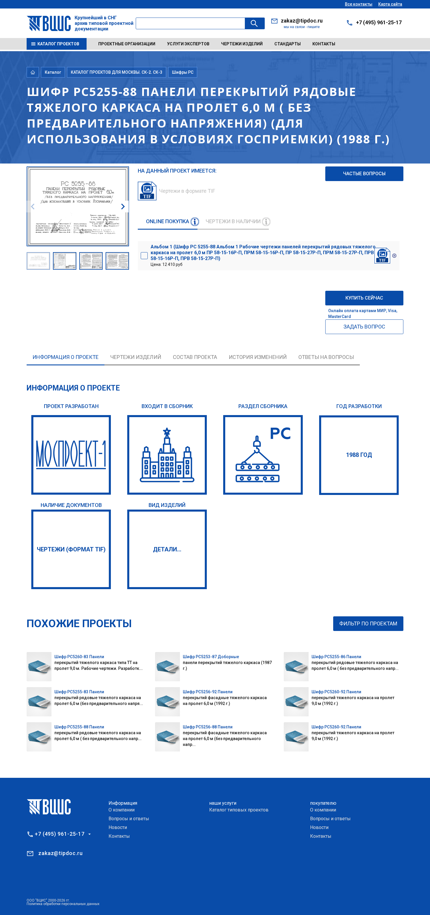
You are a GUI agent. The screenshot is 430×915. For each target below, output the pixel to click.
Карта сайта (390, 4)
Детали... (167, 549)
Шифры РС (182, 72)
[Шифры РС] (263, 455)
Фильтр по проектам (368, 623)
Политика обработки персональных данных (63, 904)
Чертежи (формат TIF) (71, 549)
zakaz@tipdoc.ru (302, 21)
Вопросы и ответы (129, 818)
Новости (118, 827)
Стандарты (287, 44)
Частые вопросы (364, 173)
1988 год (359, 454)
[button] (123, 206)
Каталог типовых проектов (239, 810)
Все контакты (358, 4)
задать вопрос (364, 327)
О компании (122, 810)
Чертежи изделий (242, 44)
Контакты (323, 44)
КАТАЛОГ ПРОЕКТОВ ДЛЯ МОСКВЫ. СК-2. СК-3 (116, 72)
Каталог (53, 72)
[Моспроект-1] (71, 455)
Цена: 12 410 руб (263, 255)
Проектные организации (126, 44)
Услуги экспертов (188, 44)
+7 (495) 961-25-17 (379, 22)
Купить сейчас (364, 298)
